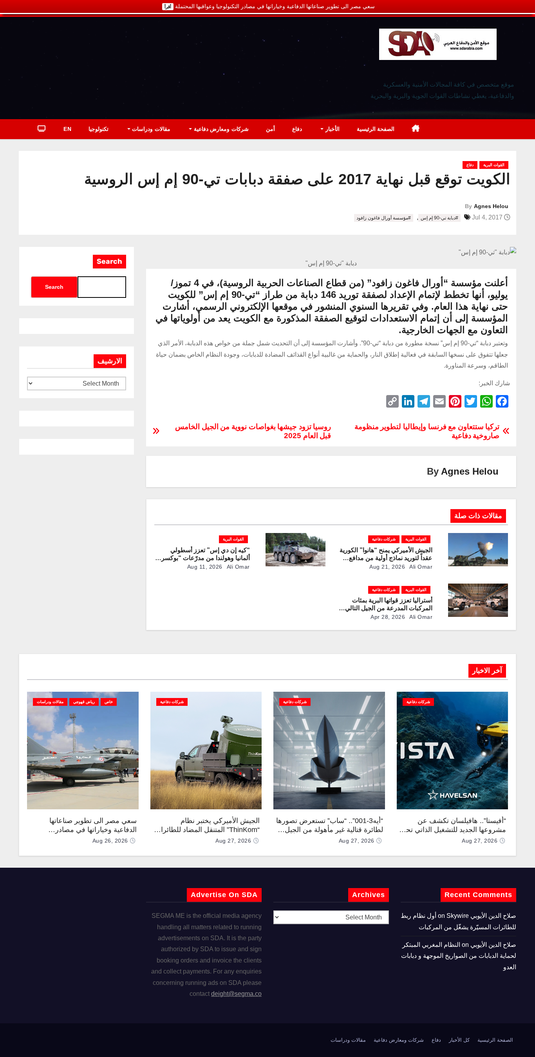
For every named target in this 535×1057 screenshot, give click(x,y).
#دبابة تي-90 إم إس (439, 218)
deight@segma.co (236, 993)
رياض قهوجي (84, 702)
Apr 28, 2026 (388, 617)
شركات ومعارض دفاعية (220, 129)
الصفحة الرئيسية (376, 129)
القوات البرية (493, 165)
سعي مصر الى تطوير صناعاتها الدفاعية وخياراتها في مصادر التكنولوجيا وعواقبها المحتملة (93, 829)
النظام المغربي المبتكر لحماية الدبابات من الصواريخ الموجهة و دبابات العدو (458, 955)
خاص (109, 702)
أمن (270, 129)
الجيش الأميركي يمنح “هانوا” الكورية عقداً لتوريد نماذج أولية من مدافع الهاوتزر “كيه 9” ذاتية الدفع (386, 558)
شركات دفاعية (384, 539)
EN (67, 129)
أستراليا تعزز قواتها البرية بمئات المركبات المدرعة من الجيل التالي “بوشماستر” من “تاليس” (388, 608)
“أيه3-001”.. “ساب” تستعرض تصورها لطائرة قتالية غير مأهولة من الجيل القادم (329, 829)
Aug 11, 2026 (204, 567)
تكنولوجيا (98, 129)
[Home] (415, 129)
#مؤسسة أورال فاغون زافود (383, 218)
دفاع (297, 129)
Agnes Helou (491, 206)
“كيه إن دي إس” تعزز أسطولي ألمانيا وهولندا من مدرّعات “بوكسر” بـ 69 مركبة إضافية (204, 558)
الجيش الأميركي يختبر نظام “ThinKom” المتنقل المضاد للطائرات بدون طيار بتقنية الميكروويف (207, 829)
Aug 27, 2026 (479, 841)
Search (109, 261)
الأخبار (332, 129)
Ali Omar (420, 567)
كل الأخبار (459, 1040)
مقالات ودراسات (150, 129)
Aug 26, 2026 (110, 841)
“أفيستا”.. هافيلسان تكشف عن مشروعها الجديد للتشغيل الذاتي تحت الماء (452, 829)
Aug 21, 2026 (387, 567)
